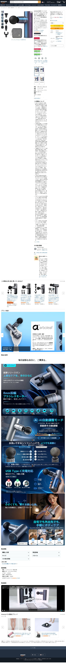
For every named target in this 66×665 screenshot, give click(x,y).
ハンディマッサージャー (24, 7)
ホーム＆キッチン (4, 7)
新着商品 (60, 5)
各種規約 (39, 658)
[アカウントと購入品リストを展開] (55, 2)
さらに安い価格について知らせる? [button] (9, 563)
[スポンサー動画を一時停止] (29, 627)
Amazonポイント (9, 5)
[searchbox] (26, 2)
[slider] (30, 610)
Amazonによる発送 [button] (35, 62)
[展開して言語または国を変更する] (38, 654)
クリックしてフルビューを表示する (18, 39)
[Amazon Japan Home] (22, 655)
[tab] (32, 414)
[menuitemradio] (61, 610)
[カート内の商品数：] (64, 2)
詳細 (42, 49)
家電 (9, 7)
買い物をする (37, 52)
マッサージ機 (17, 7)
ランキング (34, 5)
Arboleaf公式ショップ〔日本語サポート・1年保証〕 (59, 33)
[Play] (2, 610)
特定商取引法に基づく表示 (46, 658)
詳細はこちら (44, 250)
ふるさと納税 (21, 5)
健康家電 (12, 7)
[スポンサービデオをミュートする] (29, 630)
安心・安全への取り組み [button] (42, 62)
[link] (12, 297)
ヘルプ (15, 5)
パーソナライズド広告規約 (32, 658)
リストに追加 (54, 45)
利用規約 (17, 658)
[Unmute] (63, 610)
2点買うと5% (37, 51)
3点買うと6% (37, 54)
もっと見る (37, 241)
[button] (2, 5)
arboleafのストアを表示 (39, 30)
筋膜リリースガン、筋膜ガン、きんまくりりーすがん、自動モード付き (16, 588)
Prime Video (47, 5)
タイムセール (54, 5)
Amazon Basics (41, 5)
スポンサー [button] (3, 616)
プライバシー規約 (23, 658)
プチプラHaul (27, 5)
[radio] (2, 12)
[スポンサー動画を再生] (46, 625)
